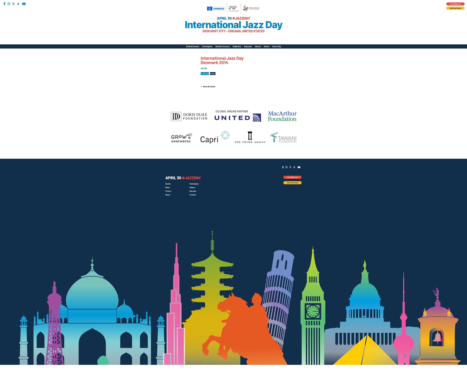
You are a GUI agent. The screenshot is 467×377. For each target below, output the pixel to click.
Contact (192, 195)
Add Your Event (455, 8)
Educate (248, 46)
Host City (276, 46)
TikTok (18, 3)
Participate (207, 46)
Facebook (4, 3)
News (266, 46)
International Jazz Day (233, 24)
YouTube (24, 3)
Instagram (9, 3)
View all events (209, 86)
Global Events (192, 46)
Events (168, 184)
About (258, 46)
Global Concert (222, 46)
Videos (192, 187)
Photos (168, 191)
